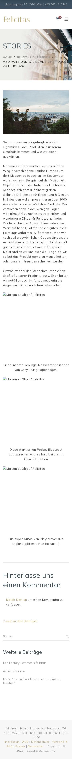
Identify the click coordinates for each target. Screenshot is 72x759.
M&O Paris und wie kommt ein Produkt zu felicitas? (31, 681)
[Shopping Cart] (57, 19)
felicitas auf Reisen (33, 57)
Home (7, 57)
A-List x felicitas (14, 671)
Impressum (12, 742)
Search (67, 636)
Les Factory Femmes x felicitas (24, 663)
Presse (20, 746)
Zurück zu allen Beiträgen (20, 621)
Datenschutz (40, 742)
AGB (25, 742)
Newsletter (36, 746)
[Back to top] (61, 748)
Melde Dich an (16, 600)
